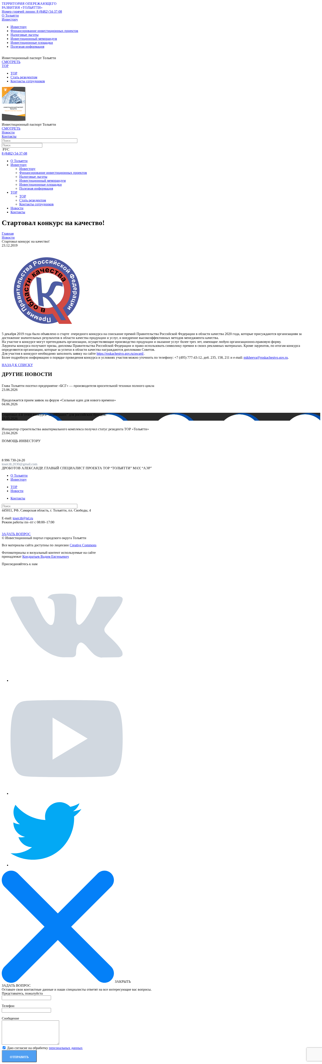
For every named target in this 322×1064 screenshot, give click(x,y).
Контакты (9, 136)
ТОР (14, 73)
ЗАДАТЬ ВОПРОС (16, 534)
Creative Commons (83, 545)
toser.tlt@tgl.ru (23, 518)
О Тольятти (10, 15)
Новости (8, 132)
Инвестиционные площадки (32, 42)
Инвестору (19, 27)
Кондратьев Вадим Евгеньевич (45, 556)
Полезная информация (27, 46)
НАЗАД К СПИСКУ (17, 365)
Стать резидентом (24, 77)
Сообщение (10, 1018)
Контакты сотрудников (28, 81)
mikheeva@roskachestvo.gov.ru (266, 357)
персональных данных (66, 1048)
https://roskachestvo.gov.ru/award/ (120, 353)
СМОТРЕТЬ (11, 62)
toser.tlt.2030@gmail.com (19, 464)
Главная (8, 233)
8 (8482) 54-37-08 (32, 11)
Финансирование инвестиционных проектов (44, 31)
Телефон (8, 1006)
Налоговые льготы (25, 35)
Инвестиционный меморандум (34, 39)
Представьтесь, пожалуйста (22, 993)
